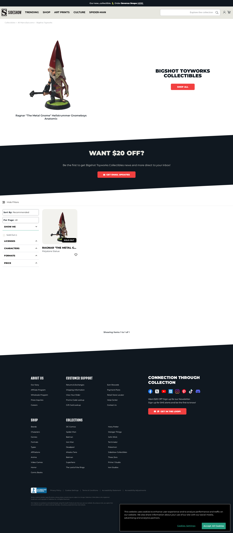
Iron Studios (113, 467)
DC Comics (71, 427)
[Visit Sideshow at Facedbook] (150, 391)
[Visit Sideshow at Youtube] (164, 391)
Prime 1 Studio (114, 462)
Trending (32, 12)
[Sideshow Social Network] (170, 391)
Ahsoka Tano (71, 452)
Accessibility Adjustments (135, 490)
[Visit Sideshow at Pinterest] (184, 391)
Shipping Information (75, 390)
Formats (34, 442)
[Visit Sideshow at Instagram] (177, 391)
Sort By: (7, 212)
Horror (33, 467)
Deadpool (70, 447)
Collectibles (10, 23)
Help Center (112, 400)
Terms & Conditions (90, 490)
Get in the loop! (171, 411)
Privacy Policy (55, 490)
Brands (34, 427)
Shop (46, 12)
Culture (79, 12)
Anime (34, 457)
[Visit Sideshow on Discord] (197, 391)
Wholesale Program (39, 395)
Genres (34, 437)
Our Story (35, 385)
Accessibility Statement (111, 490)
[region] (175, 517)
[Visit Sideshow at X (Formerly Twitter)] (157, 391)
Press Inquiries (37, 400)
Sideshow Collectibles (117, 452)
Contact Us (111, 405)
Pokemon (112, 447)
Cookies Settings (71, 490)
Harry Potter (113, 427)
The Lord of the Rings (75, 467)
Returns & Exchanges (75, 385)
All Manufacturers (26, 23)
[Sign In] (224, 12)
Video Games (37, 462)
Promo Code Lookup (75, 400)
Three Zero (112, 457)
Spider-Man (97, 12)
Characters (35, 432)
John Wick (112, 437)
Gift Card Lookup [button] (73, 405)
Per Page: (8, 220)
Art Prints (62, 12)
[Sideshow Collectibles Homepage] (11, 12)
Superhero (70, 462)
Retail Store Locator (115, 395)
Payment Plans (113, 390)
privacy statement (69, 505)
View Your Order (73, 395)
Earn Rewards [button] (113, 385)
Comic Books (36, 472)
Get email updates (118, 174)
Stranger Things (115, 432)
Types (33, 447)
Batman (69, 437)
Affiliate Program (38, 390)
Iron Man (70, 442)
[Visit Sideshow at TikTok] (191, 391)
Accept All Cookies (214, 525)
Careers (34, 405)
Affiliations (35, 452)
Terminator (112, 442)
